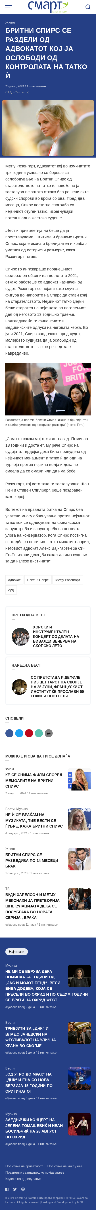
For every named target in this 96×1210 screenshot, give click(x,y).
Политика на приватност (24, 1166)
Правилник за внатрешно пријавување (34, 1172)
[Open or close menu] (9, 7)
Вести (10, 809)
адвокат (14, 580)
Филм (9, 769)
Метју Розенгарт (67, 580)
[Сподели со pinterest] (29, 733)
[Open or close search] (88, 7)
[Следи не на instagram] (23, 1189)
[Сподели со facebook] (9, 733)
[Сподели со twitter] (19, 733)
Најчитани (16, 951)
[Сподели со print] (49, 733)
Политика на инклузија (64, 1166)
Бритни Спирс (38, 580)
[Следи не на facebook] (7, 1189)
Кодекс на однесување (23, 1179)
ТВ (7, 889)
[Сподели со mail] (39, 733)
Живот (10, 22)
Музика (22, 809)
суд (11, 590)
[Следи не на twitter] (15, 1189)
